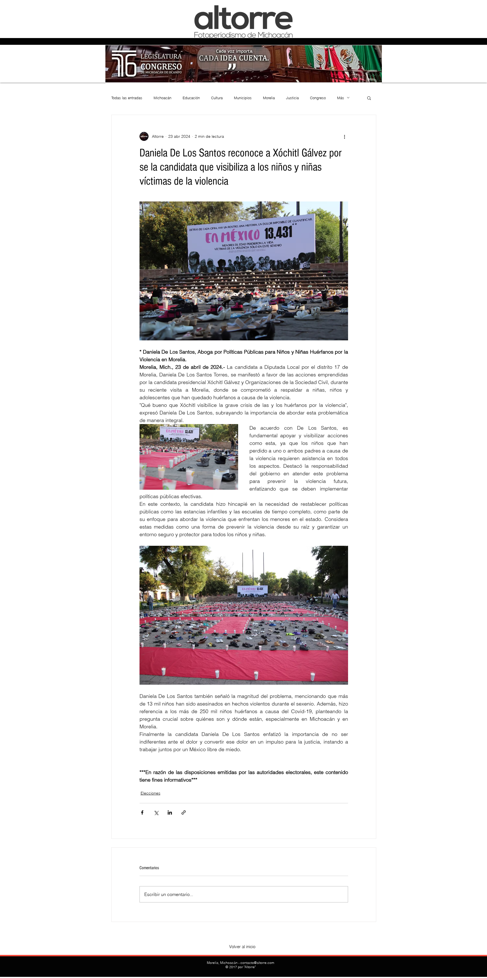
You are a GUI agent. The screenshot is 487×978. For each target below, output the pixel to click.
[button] (369, 98)
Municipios (243, 98)
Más (340, 98)
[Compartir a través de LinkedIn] (169, 812)
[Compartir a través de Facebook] (142, 812)
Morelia (269, 98)
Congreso (318, 98)
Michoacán (162, 98)
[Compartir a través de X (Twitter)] (156, 812)
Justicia (292, 98)
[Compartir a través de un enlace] (183, 812)
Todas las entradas (126, 98)
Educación (191, 98)
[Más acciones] (344, 136)
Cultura (217, 98)
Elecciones (150, 793)
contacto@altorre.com (257, 963)
